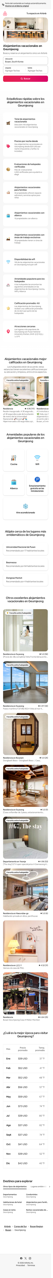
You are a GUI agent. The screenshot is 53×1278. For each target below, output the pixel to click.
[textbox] (14, 70)
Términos (31, 1265)
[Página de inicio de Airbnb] (5, 13)
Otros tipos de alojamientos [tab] (15, 1186)
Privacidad (20, 1265)
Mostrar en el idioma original (17, 6)
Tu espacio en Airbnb (36, 13)
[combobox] (25, 61)
